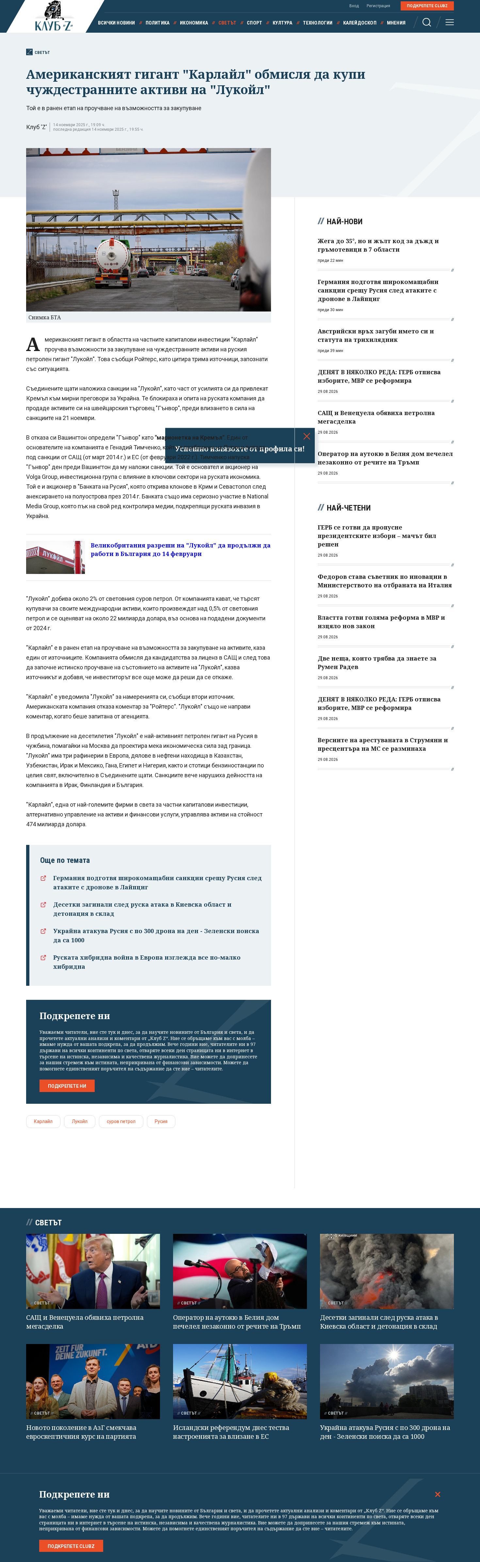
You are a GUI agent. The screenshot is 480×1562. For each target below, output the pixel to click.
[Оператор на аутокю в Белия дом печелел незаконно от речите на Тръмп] (240, 1271)
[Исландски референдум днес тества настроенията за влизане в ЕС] (240, 1381)
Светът (227, 23)
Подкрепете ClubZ (427, 6)
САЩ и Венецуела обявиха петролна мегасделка (84, 1322)
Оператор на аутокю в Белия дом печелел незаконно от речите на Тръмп (237, 1322)
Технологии (318, 23)
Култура (282, 23)
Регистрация (378, 6)
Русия (161, 1121)
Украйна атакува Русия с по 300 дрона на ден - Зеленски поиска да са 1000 (385, 1432)
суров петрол (121, 1121)
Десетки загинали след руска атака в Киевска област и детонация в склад (379, 1322)
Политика (158, 23)
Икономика (194, 23)
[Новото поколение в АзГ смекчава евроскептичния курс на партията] (93, 1381)
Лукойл (80, 1121)
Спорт (254, 23)
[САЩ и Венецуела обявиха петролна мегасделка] (93, 1271)
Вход (354, 6)
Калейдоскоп (359, 23)
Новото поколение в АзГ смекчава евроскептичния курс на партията (81, 1432)
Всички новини (116, 23)
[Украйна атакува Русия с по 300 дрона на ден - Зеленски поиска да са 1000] (387, 1381)
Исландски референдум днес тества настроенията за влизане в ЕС (231, 1432)
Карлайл (43, 1121)
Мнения (396, 23)
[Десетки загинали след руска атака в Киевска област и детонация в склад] (387, 1271)
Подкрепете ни (67, 1086)
